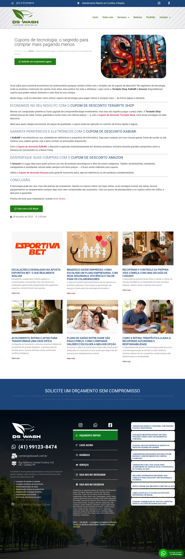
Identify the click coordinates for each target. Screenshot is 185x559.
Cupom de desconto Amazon (34, 172)
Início (95, 17)
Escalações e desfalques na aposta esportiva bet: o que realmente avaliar (36, 272)
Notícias (138, 17)
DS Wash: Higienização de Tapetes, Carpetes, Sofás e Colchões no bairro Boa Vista (152, 503)
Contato (164, 17)
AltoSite (76, 527)
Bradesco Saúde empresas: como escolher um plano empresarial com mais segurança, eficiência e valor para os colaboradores (92, 274)
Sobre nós (107, 17)
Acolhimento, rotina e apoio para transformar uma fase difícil (34, 339)
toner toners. (59, 198)
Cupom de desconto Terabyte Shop (117, 115)
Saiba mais (16, 293)
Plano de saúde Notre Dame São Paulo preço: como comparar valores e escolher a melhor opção (91, 341)
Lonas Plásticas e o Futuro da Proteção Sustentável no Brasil (150, 494)
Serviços (121, 17)
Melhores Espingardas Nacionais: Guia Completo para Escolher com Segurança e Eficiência (152, 478)
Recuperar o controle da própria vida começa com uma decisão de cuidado (145, 272)
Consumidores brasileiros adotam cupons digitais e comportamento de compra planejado (151, 456)
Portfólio (150, 17)
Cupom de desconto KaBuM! (32, 146)
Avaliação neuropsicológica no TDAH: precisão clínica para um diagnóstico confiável (149, 437)
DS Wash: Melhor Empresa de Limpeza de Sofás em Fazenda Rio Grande (150, 446)
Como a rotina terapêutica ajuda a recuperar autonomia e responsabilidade (146, 341)
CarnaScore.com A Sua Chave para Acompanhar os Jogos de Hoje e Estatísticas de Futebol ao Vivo (152, 467)
